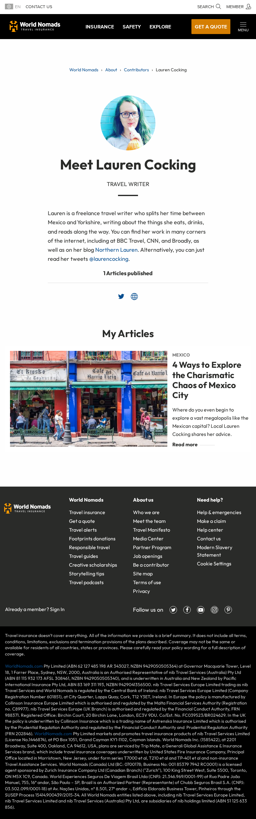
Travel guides (83, 556)
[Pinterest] (228, 610)
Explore (160, 26)
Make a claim (211, 521)
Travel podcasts (86, 582)
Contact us (39, 6)
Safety (132, 26)
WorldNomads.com (24, 666)
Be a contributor (151, 565)
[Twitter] (173, 610)
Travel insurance (87, 512)
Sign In (57, 609)
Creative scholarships (93, 565)
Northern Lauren (116, 249)
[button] (243, 26)
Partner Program (152, 547)
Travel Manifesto (151, 530)
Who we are (146, 512)
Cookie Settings (214, 563)
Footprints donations (92, 538)
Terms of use (147, 582)
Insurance (100, 26)
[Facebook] (187, 610)
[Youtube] (200, 610)
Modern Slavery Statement (214, 551)
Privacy (141, 591)
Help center (210, 530)
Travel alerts (83, 530)
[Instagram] (214, 610)
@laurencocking (108, 258)
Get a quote (211, 26)
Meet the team (149, 521)
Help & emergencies (219, 512)
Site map (143, 573)
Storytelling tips (86, 573)
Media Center (148, 538)
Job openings (147, 556)
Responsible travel (89, 547)
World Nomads (35, 26)
